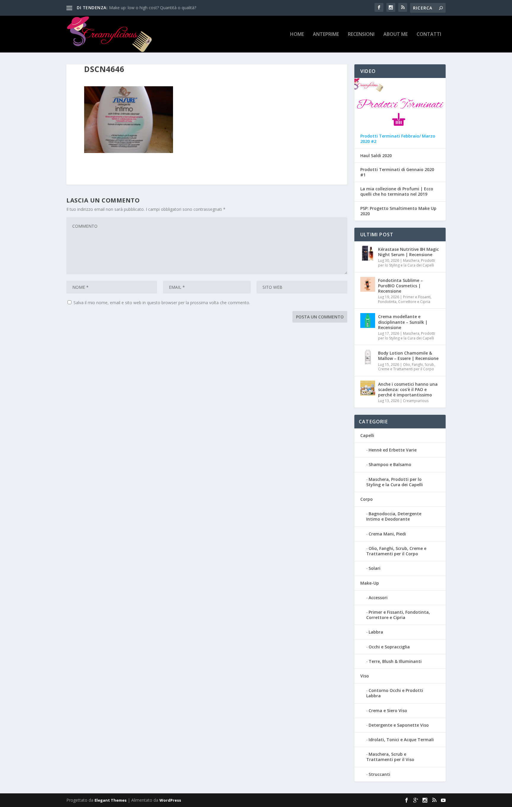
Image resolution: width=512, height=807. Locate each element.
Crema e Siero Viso (388, 710)
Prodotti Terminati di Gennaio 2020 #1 (397, 172)
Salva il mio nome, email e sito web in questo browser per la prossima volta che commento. (161, 302)
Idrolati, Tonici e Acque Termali (401, 739)
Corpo (366, 499)
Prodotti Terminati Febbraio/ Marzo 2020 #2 (397, 138)
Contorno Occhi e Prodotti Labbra (394, 693)
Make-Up (369, 583)
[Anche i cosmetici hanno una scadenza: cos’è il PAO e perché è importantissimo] (367, 388)
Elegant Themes (111, 800)
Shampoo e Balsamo (390, 464)
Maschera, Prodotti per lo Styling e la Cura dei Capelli (406, 263)
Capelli (367, 435)
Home (297, 34)
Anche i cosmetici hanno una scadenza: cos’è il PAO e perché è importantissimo (408, 389)
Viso (364, 676)
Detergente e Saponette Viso (399, 725)
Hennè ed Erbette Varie (393, 450)
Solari (374, 568)
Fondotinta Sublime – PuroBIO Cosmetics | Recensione (400, 285)
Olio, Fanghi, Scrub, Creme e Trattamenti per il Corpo (406, 367)
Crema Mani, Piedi (387, 534)
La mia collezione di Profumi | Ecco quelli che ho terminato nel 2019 (396, 191)
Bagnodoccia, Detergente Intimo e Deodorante (393, 516)
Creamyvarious (415, 400)
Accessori (378, 597)
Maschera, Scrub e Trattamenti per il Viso (390, 756)
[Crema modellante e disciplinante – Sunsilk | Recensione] (367, 320)
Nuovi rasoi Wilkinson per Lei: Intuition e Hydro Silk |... (160, 7)
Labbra (376, 632)
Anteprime (326, 34)
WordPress (170, 800)
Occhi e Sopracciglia (389, 647)
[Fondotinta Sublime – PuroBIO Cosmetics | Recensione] (367, 284)
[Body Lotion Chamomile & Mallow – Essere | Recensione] (367, 357)
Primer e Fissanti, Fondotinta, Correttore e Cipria (404, 299)
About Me (395, 34)
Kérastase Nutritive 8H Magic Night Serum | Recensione (408, 251)
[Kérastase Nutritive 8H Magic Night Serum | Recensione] (367, 253)
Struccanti (379, 774)
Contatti (429, 34)
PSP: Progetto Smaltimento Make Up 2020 (398, 211)
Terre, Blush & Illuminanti (395, 661)
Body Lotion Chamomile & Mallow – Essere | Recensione (408, 355)
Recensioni (361, 34)
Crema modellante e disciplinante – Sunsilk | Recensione (403, 322)
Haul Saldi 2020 (376, 155)
